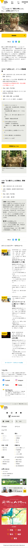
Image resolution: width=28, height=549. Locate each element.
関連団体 (5, 463)
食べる (17, 440)
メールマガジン (19, 457)
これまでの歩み (6, 459)
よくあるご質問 (6, 475)
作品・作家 (5, 445)
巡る (16, 433)
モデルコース (6, 440)
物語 (19, 534)
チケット (5, 435)
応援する (17, 445)
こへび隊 (18, 452)
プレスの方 (5, 471)
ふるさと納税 (19, 454)
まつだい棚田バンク (20, 447)
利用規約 (18, 463)
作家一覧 (5, 449)
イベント (3, 7)
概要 (3, 457)
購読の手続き (19, 459)
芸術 (19, 530)
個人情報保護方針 (20, 465)
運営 (15, 538)
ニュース (4, 430)
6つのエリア (18, 435)
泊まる (17, 442)
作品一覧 (5, 447)
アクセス (4, 426)
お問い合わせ (5, 469)
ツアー (4, 438)
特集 (11, 530)
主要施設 (18, 438)
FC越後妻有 (18, 449)
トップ (3, 403)
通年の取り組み (6, 461)
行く (3, 433)
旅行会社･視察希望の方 (8, 473)
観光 (11, 534)
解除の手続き (19, 461)
